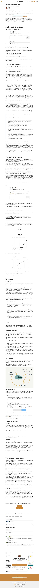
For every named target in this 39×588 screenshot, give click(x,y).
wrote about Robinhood (25, 451)
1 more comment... (8, 549)
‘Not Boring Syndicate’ (23, 314)
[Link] (4, 27)
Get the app (23, 584)
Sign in (37, 1)
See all (7, 571)
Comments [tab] (7, 529)
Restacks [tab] (11, 529)
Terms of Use (23, 566)
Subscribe (32, 1)
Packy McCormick (11, 45)
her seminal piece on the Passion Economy (18, 75)
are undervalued (16, 305)
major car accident (27, 18)
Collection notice (24, 582)
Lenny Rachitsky (23, 175)
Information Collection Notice (19, 567)
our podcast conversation (16, 425)
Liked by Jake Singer (10, 537)
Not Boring (20, 45)
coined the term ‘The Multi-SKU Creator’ (16, 159)
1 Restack (14, 521)
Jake (28, 512)
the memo (29, 452)
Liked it (10, 516)
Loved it (7, 516)
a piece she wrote (15, 469)
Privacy (19, 582)
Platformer (8, 161)
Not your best (17, 516)
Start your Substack (17, 584)
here (11, 519)
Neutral (13, 516)
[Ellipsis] (33, 536)
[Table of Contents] (0, 294)
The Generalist (14, 177)
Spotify (13, 217)
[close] (26, 555)
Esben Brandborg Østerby (10, 542)
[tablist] (9, 529)
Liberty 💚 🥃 (9, 536)
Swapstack (19, 19)
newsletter (24, 45)
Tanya (25, 512)
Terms (21, 582)
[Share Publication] (29, 1)
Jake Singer (8, 7)
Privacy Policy (25, 567)
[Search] (28, 1)
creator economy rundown (21, 485)
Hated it (21, 516)
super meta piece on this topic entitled (22, 111)
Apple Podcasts (19, 217)
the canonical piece (28, 477)
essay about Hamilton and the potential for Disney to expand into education (19, 290)
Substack (16, 586)
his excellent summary (13, 104)
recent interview (24, 182)
